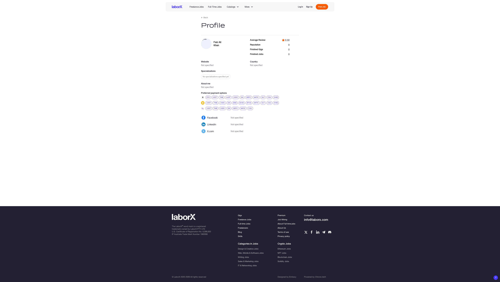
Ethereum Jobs (284, 249)
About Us (282, 228)
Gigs (240, 215)
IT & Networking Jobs (247, 265)
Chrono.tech (320, 277)
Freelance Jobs (197, 6)
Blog (240, 232)
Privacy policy (284, 236)
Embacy (292, 277)
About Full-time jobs (286, 223)
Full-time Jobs (244, 223)
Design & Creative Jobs (248, 249)
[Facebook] (311, 232)
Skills (240, 236)
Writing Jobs (243, 257)
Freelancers (243, 228)
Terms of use (283, 232)
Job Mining (282, 219)
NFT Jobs (282, 253)
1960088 (204, 234)
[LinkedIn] (317, 232)
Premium (281, 215)
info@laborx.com (316, 220)
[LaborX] (177, 6)
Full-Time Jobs (215, 6)
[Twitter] (305, 232)
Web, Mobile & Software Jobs (251, 253)
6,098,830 (207, 231)
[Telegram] (323, 232)
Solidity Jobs (283, 261)
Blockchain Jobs (285, 257)
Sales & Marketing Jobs (248, 261)
